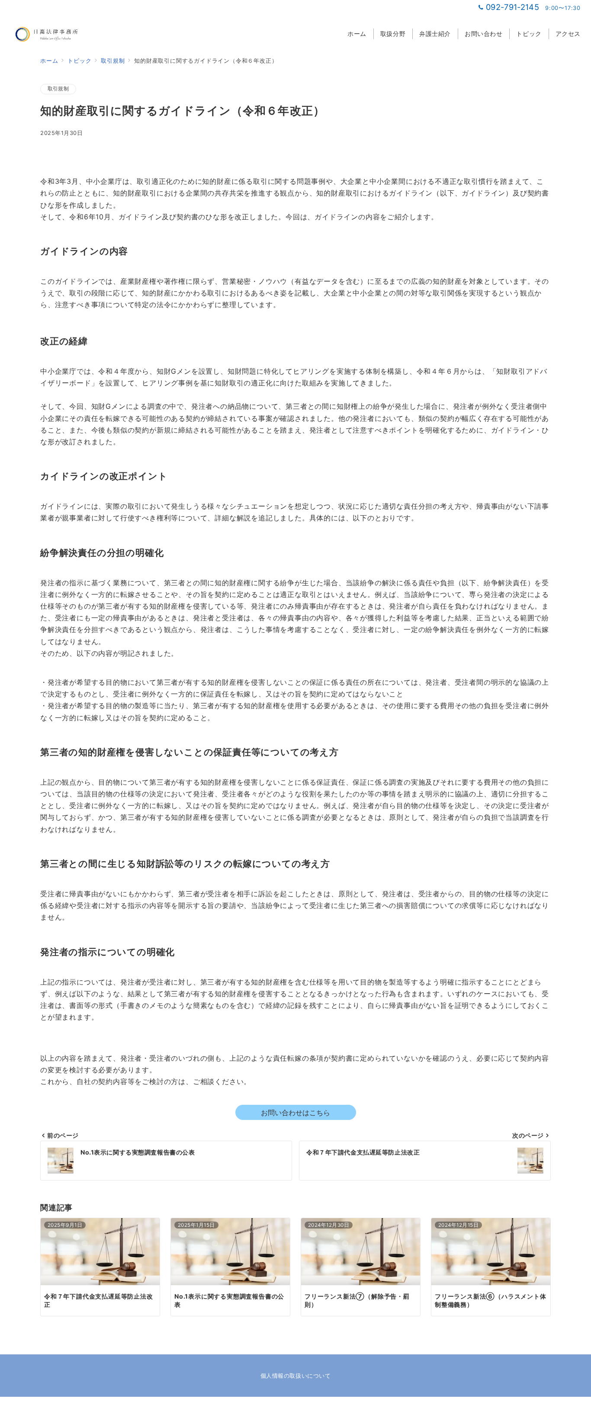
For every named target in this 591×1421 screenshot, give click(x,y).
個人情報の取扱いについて (295, 1376)
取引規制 (58, 89)
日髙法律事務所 (306, 1410)
